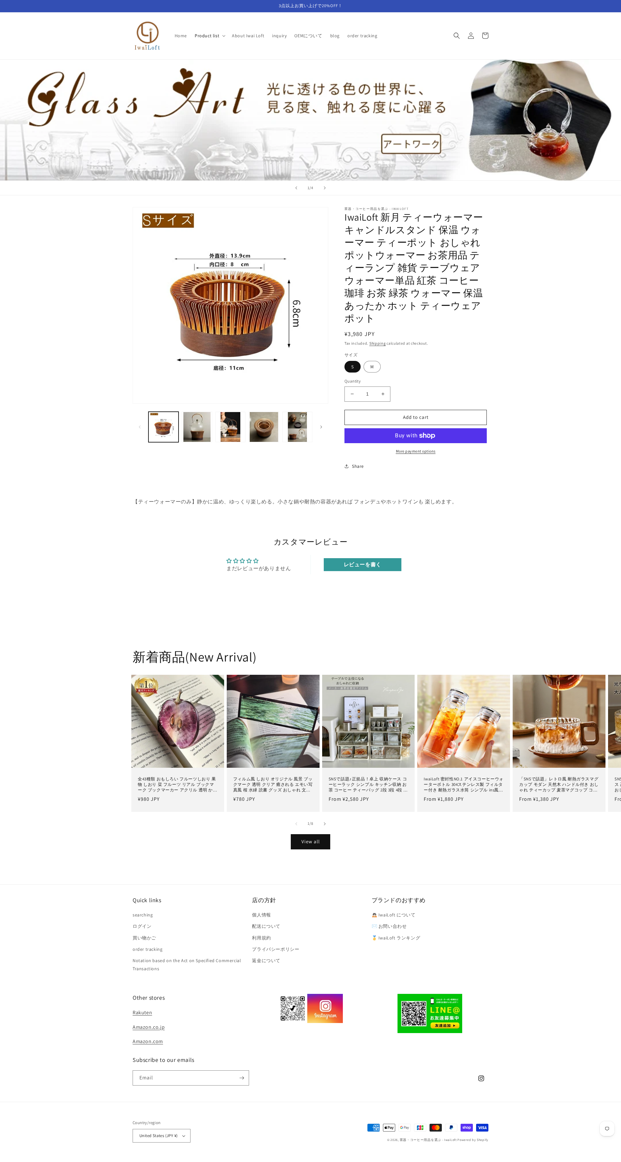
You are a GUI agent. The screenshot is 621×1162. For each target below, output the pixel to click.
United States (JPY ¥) (158, 1135)
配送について (266, 926)
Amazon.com (148, 1041)
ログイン (142, 926)
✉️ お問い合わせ (389, 926)
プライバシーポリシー (275, 949)
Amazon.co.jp (149, 1027)
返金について (266, 960)
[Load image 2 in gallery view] (197, 427)
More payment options (416, 451)
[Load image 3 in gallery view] (230, 427)
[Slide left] (140, 427)
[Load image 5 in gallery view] (297, 427)
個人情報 (261, 915)
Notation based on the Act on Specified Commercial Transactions (187, 965)
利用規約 (261, 938)
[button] (209, 35)
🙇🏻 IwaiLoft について (394, 915)
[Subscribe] (241, 1078)
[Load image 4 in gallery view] (264, 427)
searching (143, 915)
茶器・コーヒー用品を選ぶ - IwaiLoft (428, 1140)
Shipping (377, 343)
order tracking (147, 949)
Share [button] (358, 466)
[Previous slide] (296, 188)
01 (310, 119)
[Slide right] (321, 427)
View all (310, 841)
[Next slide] (325, 188)
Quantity (352, 381)
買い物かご (144, 938)
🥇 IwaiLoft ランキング (396, 938)
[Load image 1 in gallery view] (163, 427)
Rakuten (142, 1012)
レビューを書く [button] (362, 564)
